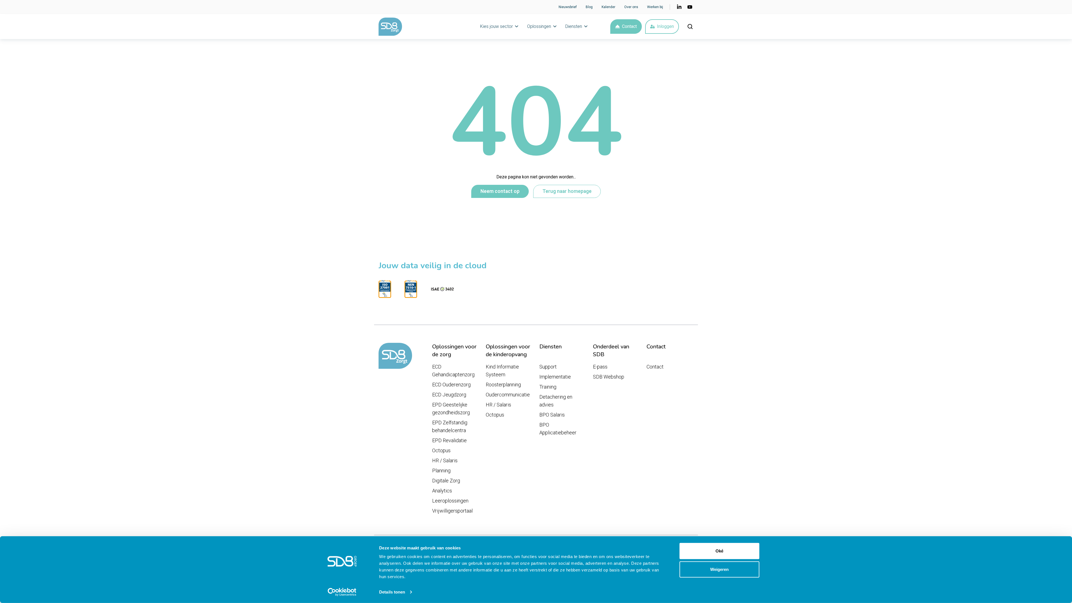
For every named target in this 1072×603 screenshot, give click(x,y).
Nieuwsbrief (568, 7)
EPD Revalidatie (449, 440)
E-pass (600, 367)
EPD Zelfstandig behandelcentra (449, 426)
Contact (629, 26)
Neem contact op (500, 191)
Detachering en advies (555, 401)
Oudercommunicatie (508, 395)
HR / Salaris (445, 460)
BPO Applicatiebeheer (557, 429)
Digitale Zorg (446, 481)
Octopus (441, 450)
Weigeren (719, 569)
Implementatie (555, 377)
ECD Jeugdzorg (449, 395)
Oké (719, 551)
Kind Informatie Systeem (502, 370)
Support (548, 367)
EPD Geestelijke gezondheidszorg (451, 408)
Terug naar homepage (567, 191)
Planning (441, 470)
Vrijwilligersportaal (452, 511)
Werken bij (655, 7)
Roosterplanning (503, 384)
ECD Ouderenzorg (451, 384)
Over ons (631, 7)
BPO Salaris (552, 415)
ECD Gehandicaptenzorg (453, 370)
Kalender (608, 7)
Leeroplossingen (450, 501)
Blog (589, 7)
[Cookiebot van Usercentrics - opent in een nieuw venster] (342, 592)
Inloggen (665, 26)
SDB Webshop (608, 377)
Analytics (442, 491)
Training (547, 387)
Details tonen (392, 592)
